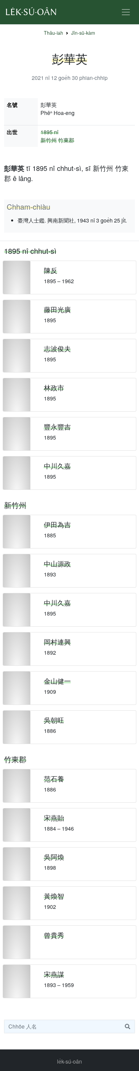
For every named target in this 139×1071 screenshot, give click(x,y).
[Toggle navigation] (126, 12)
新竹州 (48, 140)
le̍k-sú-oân (69, 1061)
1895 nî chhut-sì (30, 250)
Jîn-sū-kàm (83, 32)
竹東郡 (66, 140)
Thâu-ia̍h (53, 32)
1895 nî (49, 132)
